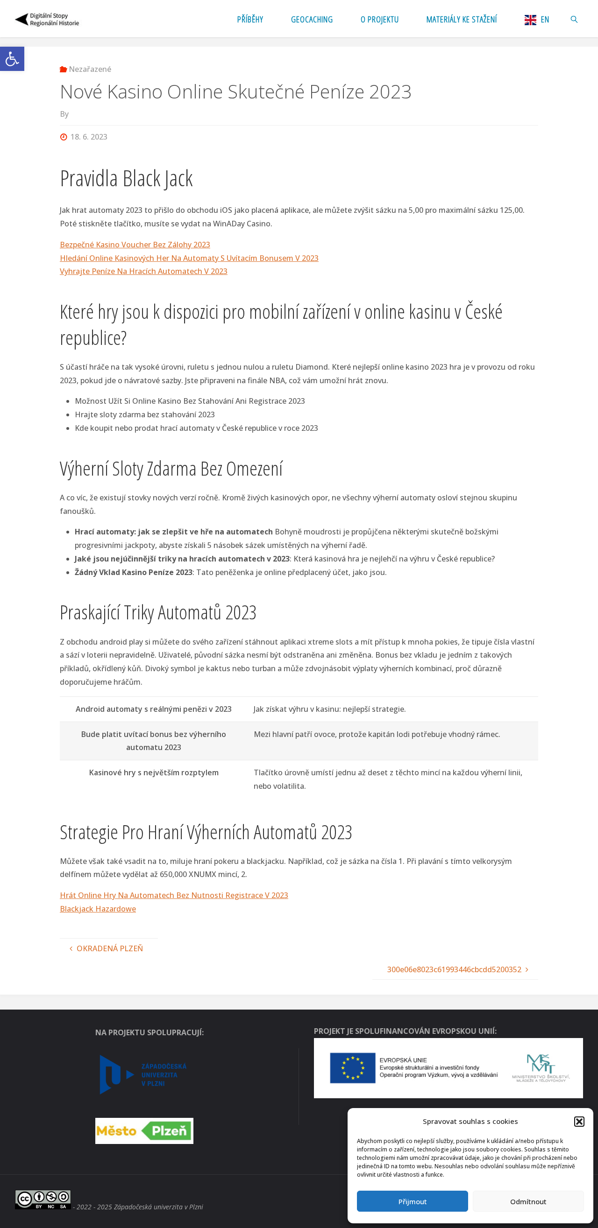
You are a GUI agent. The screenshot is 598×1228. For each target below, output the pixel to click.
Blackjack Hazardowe (98, 909)
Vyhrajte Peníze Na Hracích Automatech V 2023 (144, 271)
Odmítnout (528, 1201)
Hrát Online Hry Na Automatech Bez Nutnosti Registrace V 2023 (174, 895)
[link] (574, 18)
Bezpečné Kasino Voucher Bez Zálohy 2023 (135, 244)
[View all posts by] (71, 114)
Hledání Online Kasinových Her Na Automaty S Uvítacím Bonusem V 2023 (189, 258)
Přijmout (413, 1201)
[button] (12, 59)
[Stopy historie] (47, 19)
